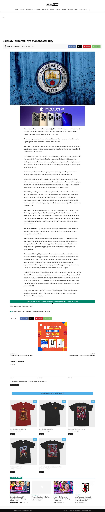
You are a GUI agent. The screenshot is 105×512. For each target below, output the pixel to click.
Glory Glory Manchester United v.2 (18, 429)
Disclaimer (65, 510)
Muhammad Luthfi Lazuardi (16, 502)
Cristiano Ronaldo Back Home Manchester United (50, 467)
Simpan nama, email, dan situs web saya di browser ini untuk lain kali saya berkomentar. (29, 381)
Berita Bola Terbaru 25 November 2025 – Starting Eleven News (62, 498)
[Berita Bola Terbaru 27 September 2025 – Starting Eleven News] (20, 487)
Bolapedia (77, 495)
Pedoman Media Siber (86, 510)
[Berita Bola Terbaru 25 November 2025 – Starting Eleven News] (63, 487)
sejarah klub (28, 311)
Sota (55, 502)
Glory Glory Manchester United (46, 429)
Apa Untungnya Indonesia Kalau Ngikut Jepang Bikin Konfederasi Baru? (83, 498)
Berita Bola (12, 495)
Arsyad (33, 500)
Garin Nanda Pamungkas (14, 46)
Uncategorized (35, 495)
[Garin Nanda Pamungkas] (5, 46)
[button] (89, 10)
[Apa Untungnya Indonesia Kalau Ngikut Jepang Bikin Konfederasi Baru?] (85, 487)
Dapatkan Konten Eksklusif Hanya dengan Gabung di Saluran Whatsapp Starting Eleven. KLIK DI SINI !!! (52, 301)
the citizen (47, 311)
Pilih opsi (12, 434)
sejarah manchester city (38, 311)
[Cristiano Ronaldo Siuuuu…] (23, 451)
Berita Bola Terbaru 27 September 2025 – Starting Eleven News (18, 498)
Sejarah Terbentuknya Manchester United (21, 355)
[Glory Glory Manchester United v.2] (23, 413)
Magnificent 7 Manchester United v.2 (76, 429)
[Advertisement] (52, 29)
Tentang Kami (71, 510)
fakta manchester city (19, 311)
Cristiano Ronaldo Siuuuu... (16, 467)
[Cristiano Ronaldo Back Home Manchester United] (52, 451)
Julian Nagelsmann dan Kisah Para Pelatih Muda (82, 355)
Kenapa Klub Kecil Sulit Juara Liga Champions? (41, 498)
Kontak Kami (77, 510)
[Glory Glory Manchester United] (52, 413)
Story (4, 17)
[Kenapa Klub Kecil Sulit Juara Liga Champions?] (42, 487)
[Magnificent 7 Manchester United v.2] (81, 413)
